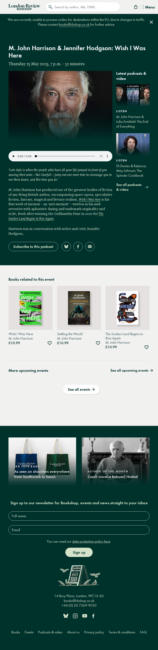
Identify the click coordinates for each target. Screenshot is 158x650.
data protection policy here (91, 541)
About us (73, 632)
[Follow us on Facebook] (93, 616)
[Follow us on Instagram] (75, 616)
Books (15, 632)
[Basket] (136, 8)
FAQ (143, 632)
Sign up (79, 552)
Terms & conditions (122, 632)
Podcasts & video (50, 632)
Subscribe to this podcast (33, 246)
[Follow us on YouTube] (84, 616)
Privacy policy (94, 632)
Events (29, 632)
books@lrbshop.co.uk (74, 24)
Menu (150, 7)
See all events (79, 389)
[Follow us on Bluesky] (65, 616)
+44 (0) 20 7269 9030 (79, 605)
